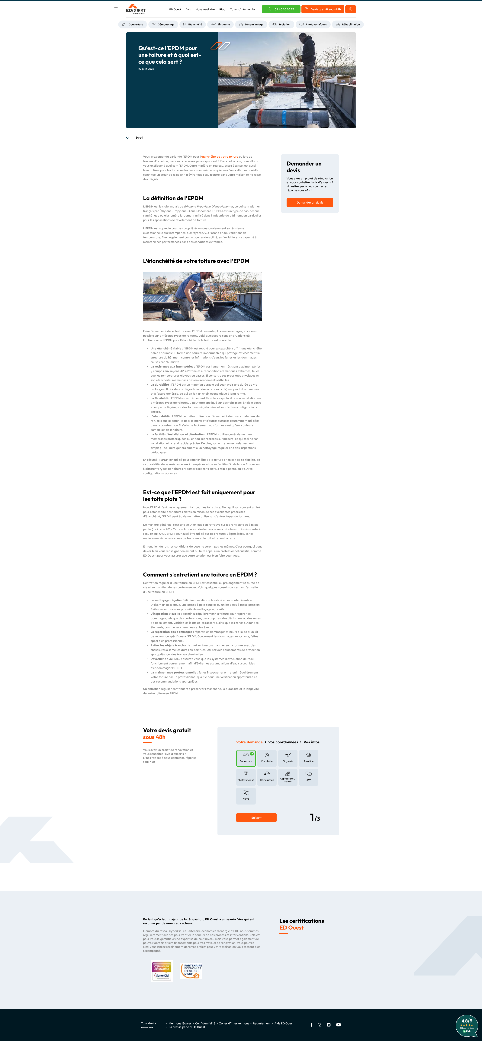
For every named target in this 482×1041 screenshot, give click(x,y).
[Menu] (116, 9)
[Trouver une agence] (350, 9)
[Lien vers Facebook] (311, 1025)
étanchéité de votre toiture (219, 156)
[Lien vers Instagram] (319, 1025)
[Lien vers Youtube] (338, 1025)
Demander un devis (310, 202)
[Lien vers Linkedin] (329, 1025)
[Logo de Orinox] (136, 9)
